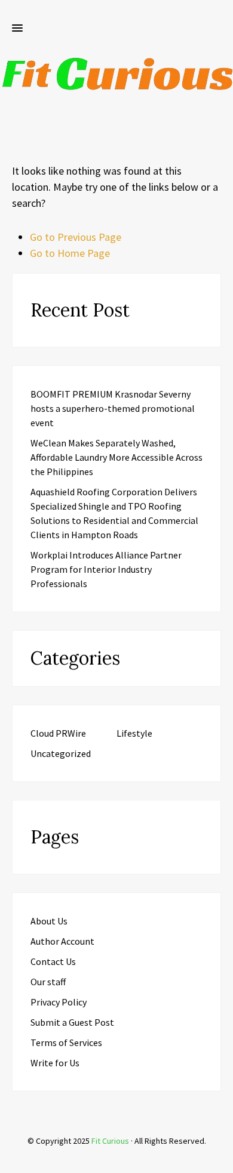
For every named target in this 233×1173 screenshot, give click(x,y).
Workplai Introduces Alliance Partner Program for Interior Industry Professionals (106, 569)
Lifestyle (134, 733)
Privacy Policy (58, 1002)
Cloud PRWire (58, 733)
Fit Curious (110, 1140)
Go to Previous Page (75, 237)
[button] (17, 28)
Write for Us (54, 1063)
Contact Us (53, 961)
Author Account (62, 941)
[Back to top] (221, 1161)
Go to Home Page (70, 253)
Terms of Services (66, 1042)
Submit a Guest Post (72, 1022)
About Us (49, 921)
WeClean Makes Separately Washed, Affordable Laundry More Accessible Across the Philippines (116, 457)
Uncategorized (60, 753)
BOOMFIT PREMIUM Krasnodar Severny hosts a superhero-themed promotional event (112, 408)
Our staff (48, 982)
